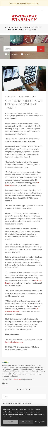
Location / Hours (11, 30)
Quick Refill (37, 27)
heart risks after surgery (14, 342)
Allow (10, 422)
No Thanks (26, 422)
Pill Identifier (25, 27)
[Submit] (41, 49)
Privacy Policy (40, 422)
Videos (27, 54)
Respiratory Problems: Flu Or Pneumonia (17, 403)
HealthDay (17, 379)
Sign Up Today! (24, 30)
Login (34, 30)
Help (16, 27)
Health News (13, 54)
